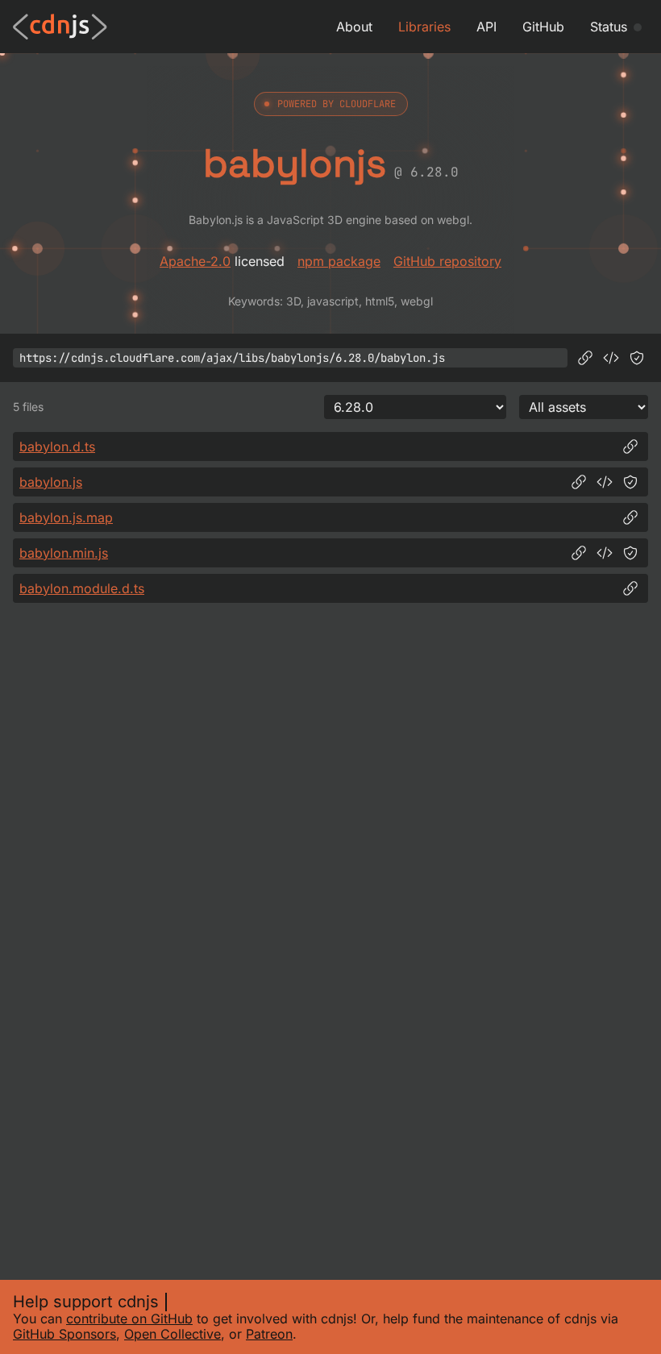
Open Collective (172, 1334)
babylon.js (50, 482)
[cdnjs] (60, 26)
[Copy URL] (585, 358)
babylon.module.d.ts (81, 588)
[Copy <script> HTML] (611, 358)
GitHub (543, 27)
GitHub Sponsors (64, 1334)
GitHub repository (447, 261)
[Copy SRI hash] (637, 358)
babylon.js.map (66, 517)
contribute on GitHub (129, 1318)
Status (608, 27)
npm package (338, 261)
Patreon (269, 1334)
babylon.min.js (63, 553)
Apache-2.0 (195, 261)
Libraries (424, 27)
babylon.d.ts (57, 446)
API (486, 27)
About (354, 27)
